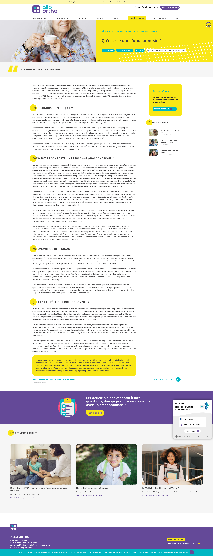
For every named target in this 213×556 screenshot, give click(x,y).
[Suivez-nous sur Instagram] (143, 8)
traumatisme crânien (51, 379)
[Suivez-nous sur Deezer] (150, 8)
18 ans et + (154, 31)
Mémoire (116, 18)
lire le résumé (108, 51)
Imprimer (139, 51)
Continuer (94, 413)
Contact (23, 540)
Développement (40, 18)
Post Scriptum (44, 545)
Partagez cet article (164, 379)
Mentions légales (18, 545)
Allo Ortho (19, 537)
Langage (82, 18)
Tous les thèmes (136, 18)
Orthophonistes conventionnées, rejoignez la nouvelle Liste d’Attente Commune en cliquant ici (106, 2)
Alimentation (63, 18)
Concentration (131, 31)
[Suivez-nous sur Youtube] (139, 8)
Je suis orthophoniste (170, 7)
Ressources (159, 18)
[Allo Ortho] (13, 530)
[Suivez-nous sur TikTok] (158, 8)
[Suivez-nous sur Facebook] (135, 8)
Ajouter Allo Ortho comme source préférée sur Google (168, 50)
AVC (36, 379)
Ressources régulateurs (21, 548)
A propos (14, 540)
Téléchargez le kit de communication (182, 544)
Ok (192, 552)
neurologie (69, 379)
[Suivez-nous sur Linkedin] (154, 8)
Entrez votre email (161, 109)
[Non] (210, 552)
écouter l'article (125, 51)
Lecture (99, 18)
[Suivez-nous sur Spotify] (146, 8)
